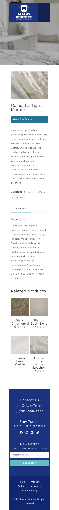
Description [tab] (21, 208)
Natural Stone (17, 197)
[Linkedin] (32, 432)
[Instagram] (27, 432)
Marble (42, 192)
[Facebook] (21, 432)
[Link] (37, 432)
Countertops (29, 192)
